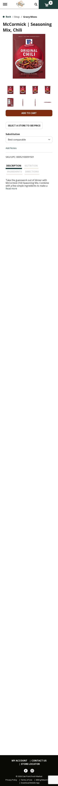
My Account (19, 760)
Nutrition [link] (31, 165)
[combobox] (29, 140)
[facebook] (26, 771)
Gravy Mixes (30, 16)
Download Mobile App (30, 783)
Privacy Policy (11, 780)
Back (8, 16)
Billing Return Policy (44, 780)
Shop (17, 16)
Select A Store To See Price (24, 125)
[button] (10, 90)
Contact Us (39, 760)
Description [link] (13, 165)
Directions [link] (32, 171)
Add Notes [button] (11, 148)
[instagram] (32, 771)
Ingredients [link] (14, 171)
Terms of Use (26, 780)
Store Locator (30, 764)
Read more (11, 188)
